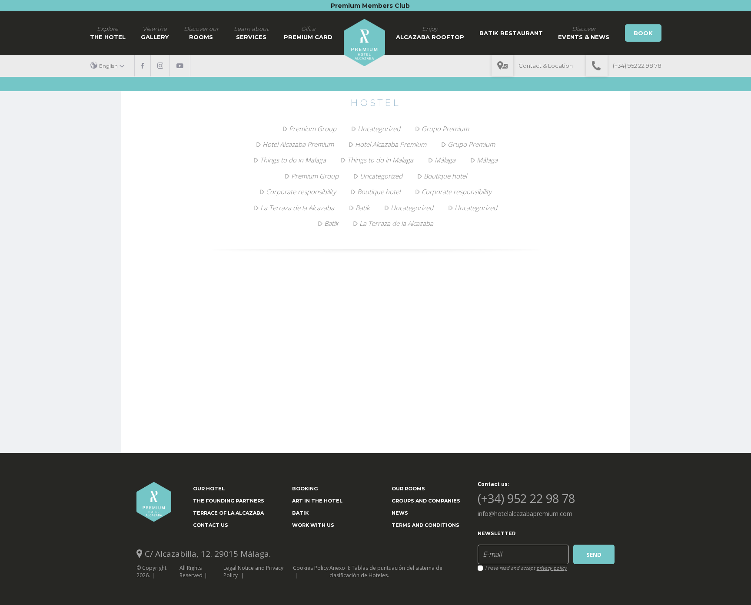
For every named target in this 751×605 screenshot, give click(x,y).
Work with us (313, 525)
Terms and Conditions (425, 525)
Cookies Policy (311, 568)
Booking (305, 489)
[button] (110, 66)
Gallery (155, 32)
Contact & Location (545, 65)
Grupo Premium (445, 128)
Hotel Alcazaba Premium (298, 144)
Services (251, 32)
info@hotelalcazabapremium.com (525, 513)
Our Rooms (408, 489)
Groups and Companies (426, 501)
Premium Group (312, 128)
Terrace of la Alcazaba (228, 513)
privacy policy (551, 568)
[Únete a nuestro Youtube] (180, 65)
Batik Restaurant (511, 33)
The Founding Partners (228, 501)
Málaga (445, 159)
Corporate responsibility (301, 191)
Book (643, 33)
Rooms (201, 32)
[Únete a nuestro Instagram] (160, 65)
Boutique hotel (445, 176)
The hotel (108, 32)
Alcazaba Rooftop (430, 32)
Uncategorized (379, 128)
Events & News (583, 32)
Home (364, 43)
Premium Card (308, 32)
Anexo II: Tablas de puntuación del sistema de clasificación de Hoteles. (385, 571)
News (400, 513)
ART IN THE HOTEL (317, 501)
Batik (362, 207)
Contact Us (210, 525)
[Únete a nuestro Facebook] (142, 65)
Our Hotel (209, 489)
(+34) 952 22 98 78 (637, 65)
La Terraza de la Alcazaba (297, 207)
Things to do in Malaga (293, 159)
